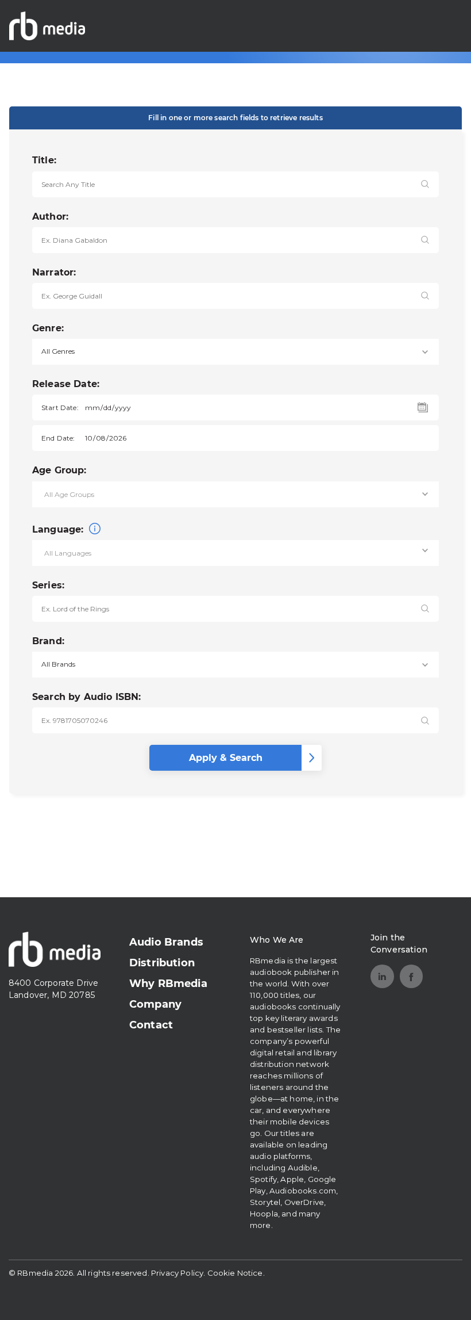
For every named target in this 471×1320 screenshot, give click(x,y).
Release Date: (65, 383)
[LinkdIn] (382, 976)
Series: (48, 585)
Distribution (162, 962)
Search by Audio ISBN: (86, 696)
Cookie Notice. (236, 1272)
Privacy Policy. (178, 1272)
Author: (50, 216)
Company (155, 1004)
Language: (59, 529)
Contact (151, 1025)
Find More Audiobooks (398, 25)
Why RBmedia (168, 983)
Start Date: (60, 407)
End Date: (58, 438)
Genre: (48, 328)
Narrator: (54, 272)
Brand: (48, 641)
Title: (44, 160)
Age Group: (59, 470)
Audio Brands (166, 942)
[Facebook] (411, 976)
